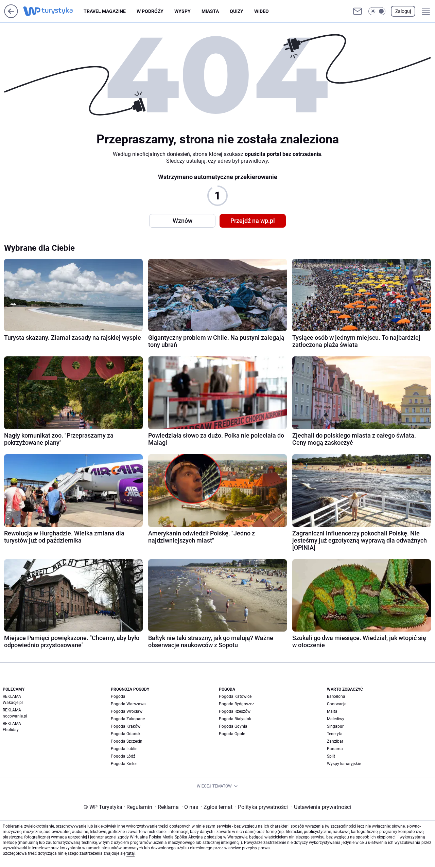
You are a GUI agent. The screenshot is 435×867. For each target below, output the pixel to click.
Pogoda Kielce (124, 763)
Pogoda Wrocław (126, 711)
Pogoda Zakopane (128, 718)
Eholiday (11, 729)
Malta (332, 711)
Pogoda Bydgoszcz (236, 704)
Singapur (335, 726)
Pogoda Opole (232, 733)
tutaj (130, 853)
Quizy (236, 11)
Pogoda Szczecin (126, 741)
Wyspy (182, 11)
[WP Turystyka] (53, 11)
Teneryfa (335, 733)
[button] (376, 11)
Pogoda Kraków (125, 726)
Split (331, 756)
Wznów (182, 220)
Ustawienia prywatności (321, 807)
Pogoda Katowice (235, 696)
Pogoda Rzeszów (234, 711)
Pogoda (118, 696)
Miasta (210, 11)
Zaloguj (403, 11)
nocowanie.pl (15, 716)
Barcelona (336, 696)
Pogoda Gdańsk (125, 733)
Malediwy (335, 718)
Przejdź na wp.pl (252, 220)
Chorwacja (337, 704)
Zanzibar (335, 741)
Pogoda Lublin (124, 748)
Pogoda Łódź (123, 756)
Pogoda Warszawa (128, 704)
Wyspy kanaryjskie (344, 763)
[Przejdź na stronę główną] (11, 16)
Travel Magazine (105, 11)
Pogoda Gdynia (233, 726)
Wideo (261, 11)
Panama (335, 748)
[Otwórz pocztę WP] (357, 11)
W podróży (150, 11)
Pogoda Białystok (235, 718)
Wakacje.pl (13, 702)
